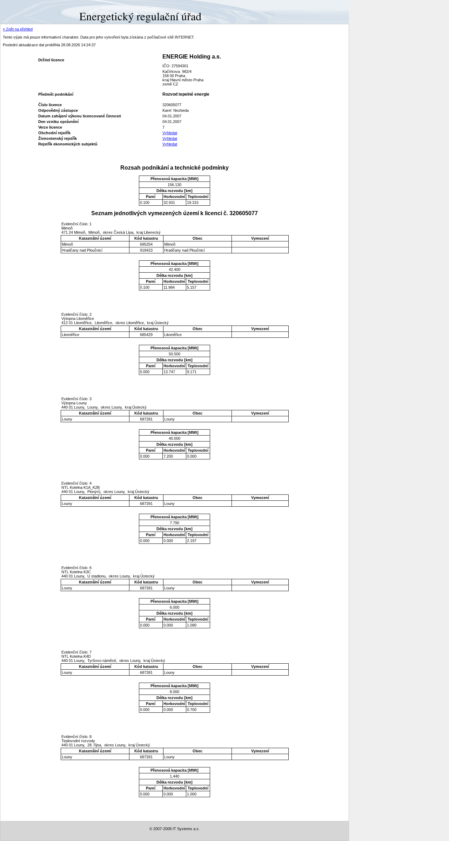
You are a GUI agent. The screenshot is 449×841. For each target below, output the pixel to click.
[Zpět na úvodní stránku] (25, 11)
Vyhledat (169, 133)
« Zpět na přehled (18, 29)
